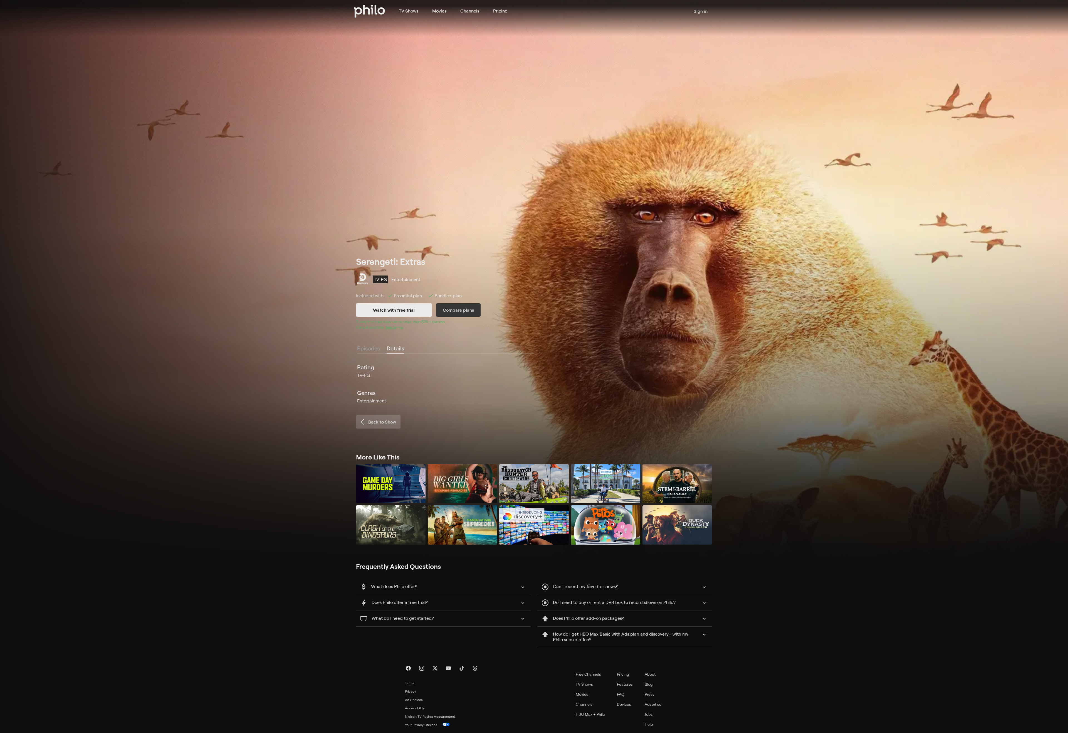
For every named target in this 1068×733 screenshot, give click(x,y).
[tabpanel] (534, 384)
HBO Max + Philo (590, 714)
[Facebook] (408, 668)
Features (625, 684)
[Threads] (475, 668)
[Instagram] (421, 668)
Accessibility (415, 708)
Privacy (410, 691)
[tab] (395, 348)
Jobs (649, 714)
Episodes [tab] (368, 348)
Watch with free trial (394, 310)
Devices (624, 704)
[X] (435, 668)
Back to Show (382, 422)
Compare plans (458, 310)
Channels (469, 11)
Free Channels (588, 674)
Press (649, 694)
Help (649, 724)
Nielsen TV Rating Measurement (430, 716)
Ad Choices (414, 700)
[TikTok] (461, 668)
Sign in (701, 11)
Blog (649, 684)
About (650, 674)
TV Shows (408, 11)
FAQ (620, 694)
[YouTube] (448, 668)
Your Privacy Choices (421, 725)
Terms (409, 683)
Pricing (500, 11)
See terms (394, 327)
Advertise (653, 704)
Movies (439, 11)
